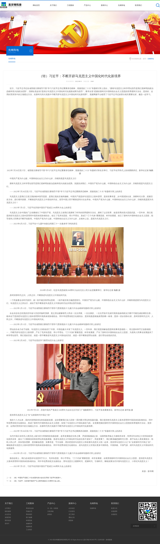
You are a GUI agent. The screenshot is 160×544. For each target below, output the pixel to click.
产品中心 (87, 5)
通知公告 (72, 517)
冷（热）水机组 (52, 508)
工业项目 (29, 529)
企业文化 (8, 514)
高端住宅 (29, 511)
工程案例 (70, 5)
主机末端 (50, 511)
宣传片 (7, 523)
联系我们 (138, 5)
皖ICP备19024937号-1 (90, 540)
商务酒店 (29, 514)
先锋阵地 (121, 5)
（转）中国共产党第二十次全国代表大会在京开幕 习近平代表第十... (37, 478)
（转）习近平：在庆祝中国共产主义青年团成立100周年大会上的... (37, 481)
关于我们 (53, 5)
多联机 (49, 514)
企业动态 (72, 508)
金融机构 (29, 523)
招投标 (71, 520)
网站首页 (36, 5)
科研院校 (29, 520)
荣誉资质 (8, 520)
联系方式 (114, 508)
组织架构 (8, 511)
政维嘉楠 (109, 540)
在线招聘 (114, 511)
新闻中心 (104, 5)
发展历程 (8, 517)
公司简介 (8, 508)
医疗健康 (29, 517)
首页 (144, 59)
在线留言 (114, 514)
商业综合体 (30, 508)
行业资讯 (72, 511)
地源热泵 (29, 526)
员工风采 (72, 514)
